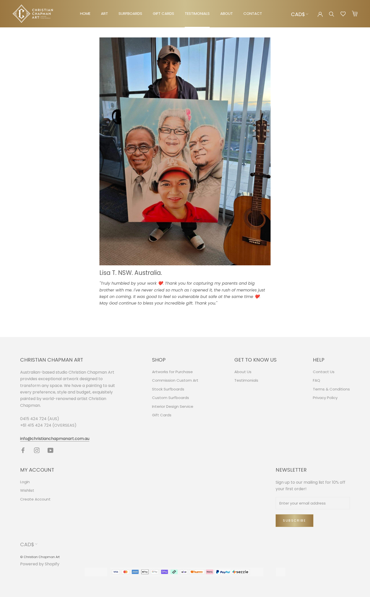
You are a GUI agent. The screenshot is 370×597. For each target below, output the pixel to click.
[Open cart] (354, 14)
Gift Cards (161, 415)
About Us (242, 371)
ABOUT (226, 13)
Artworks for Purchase (172, 371)
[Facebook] (23, 450)
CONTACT (252, 13)
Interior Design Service (172, 406)
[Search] (331, 13)
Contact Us (324, 371)
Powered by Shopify (39, 564)
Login (25, 481)
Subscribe (294, 520)
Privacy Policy (325, 397)
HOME (85, 13)
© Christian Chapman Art (40, 557)
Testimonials (246, 380)
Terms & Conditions (331, 389)
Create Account (35, 499)
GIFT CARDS (163, 13)
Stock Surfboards (168, 389)
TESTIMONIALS (197, 13)
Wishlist (27, 490)
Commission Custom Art (175, 380)
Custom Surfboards (170, 397)
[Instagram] (37, 450)
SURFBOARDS (130, 13)
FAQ (316, 380)
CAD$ (298, 14)
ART (104, 13)
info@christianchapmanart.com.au (54, 438)
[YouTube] (50, 450)
